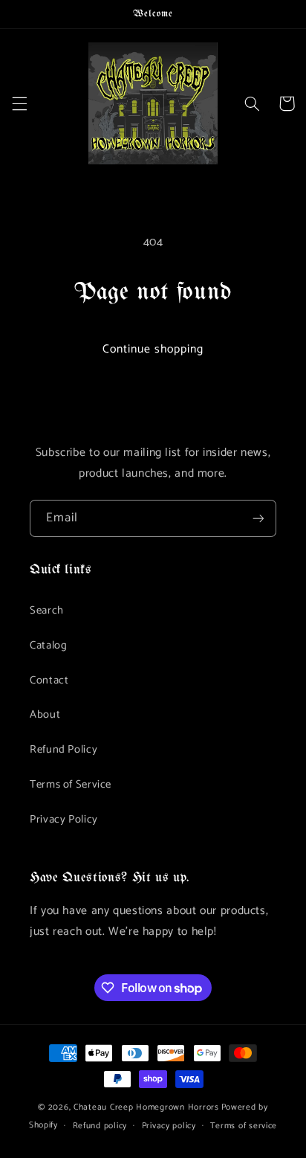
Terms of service (243, 1126)
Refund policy (100, 1126)
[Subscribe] (258, 518)
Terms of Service (70, 785)
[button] (19, 103)
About (45, 715)
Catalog (48, 645)
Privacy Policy (64, 820)
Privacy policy (169, 1126)
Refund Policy (63, 750)
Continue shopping (153, 349)
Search (47, 611)
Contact (49, 680)
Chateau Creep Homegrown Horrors (146, 1107)
